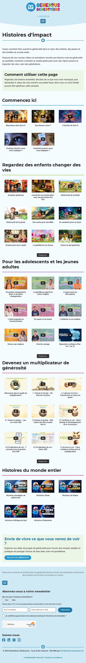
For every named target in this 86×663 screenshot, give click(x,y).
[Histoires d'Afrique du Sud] (15, 511)
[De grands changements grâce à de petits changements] (15, 283)
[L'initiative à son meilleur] (70, 310)
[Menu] (43, 21)
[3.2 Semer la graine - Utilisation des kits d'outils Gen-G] (43, 411)
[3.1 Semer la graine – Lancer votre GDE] (15, 411)
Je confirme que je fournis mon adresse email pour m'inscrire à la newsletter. (36, 616)
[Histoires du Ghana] (70, 486)
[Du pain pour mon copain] (15, 236)
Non (13, 600)
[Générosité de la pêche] (15, 213)
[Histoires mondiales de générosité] (15, 486)
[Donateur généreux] (15, 186)
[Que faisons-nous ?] (43, 116)
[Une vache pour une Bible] (43, 213)
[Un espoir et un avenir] (43, 310)
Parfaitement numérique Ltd (71, 651)
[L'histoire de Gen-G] (70, 116)
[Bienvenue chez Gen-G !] (15, 116)
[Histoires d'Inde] (43, 486)
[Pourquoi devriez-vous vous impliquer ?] (15, 139)
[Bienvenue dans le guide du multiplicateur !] (15, 384)
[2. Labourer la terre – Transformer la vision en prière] (70, 384)
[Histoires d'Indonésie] (43, 511)
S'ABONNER (65, 610)
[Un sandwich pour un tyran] (70, 213)
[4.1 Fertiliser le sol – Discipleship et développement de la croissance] (70, 411)
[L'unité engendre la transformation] (15, 310)
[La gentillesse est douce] (43, 236)
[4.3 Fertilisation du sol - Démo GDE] (43, 438)
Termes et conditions (53, 657)
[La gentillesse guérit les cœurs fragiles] (43, 283)
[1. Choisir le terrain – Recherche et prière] (43, 384)
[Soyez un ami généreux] (70, 236)
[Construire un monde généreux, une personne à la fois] (43, 186)
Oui (6, 600)
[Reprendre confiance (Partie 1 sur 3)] (70, 335)
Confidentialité (30, 657)
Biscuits (40, 657)
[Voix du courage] (43, 335)
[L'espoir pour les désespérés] (70, 283)
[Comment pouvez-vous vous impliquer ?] (43, 139)
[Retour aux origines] (15, 335)
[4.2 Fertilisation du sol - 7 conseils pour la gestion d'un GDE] (15, 438)
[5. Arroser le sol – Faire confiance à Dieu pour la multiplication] (70, 438)
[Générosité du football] (70, 186)
